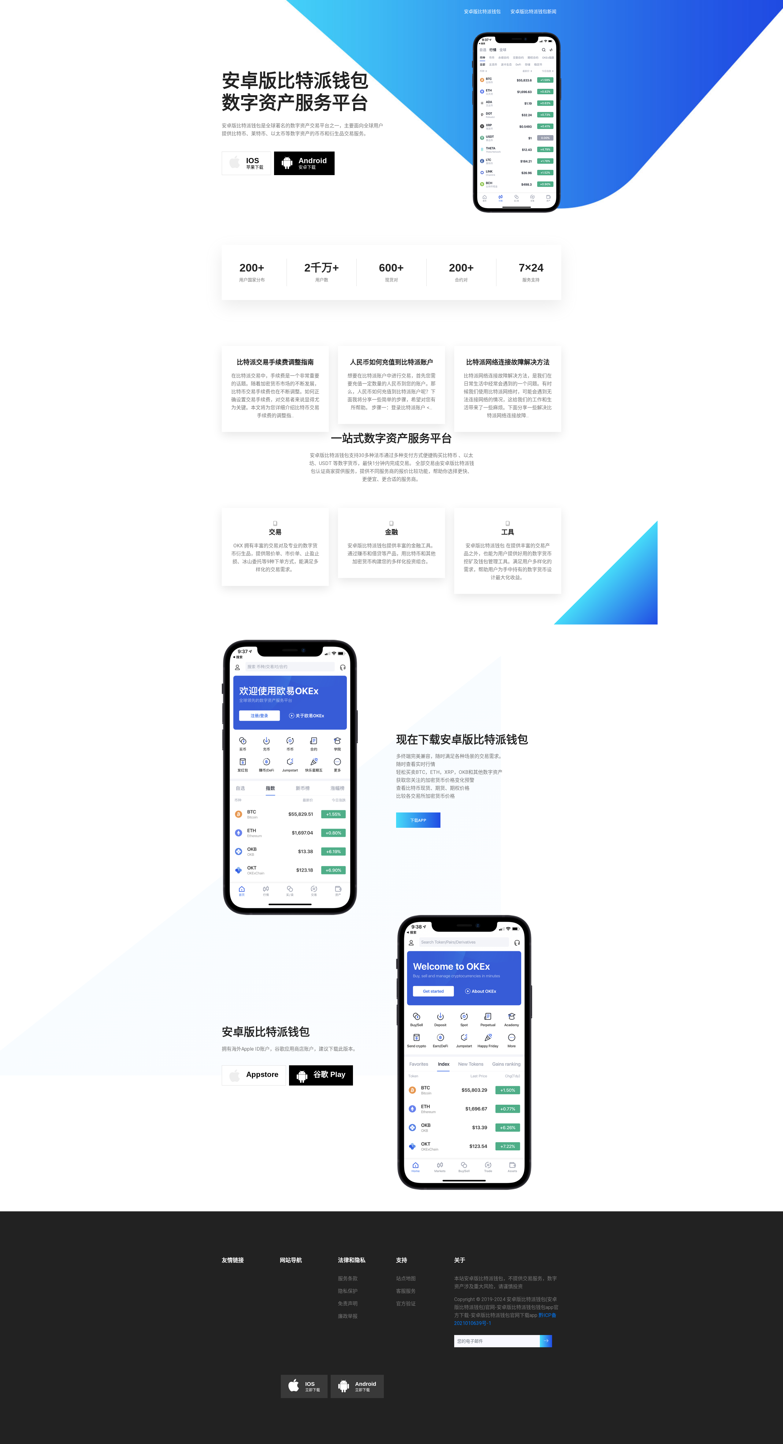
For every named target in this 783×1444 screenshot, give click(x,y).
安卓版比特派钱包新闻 (533, 11)
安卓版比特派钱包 (482, 11)
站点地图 (406, 1278)
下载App (418, 820)
